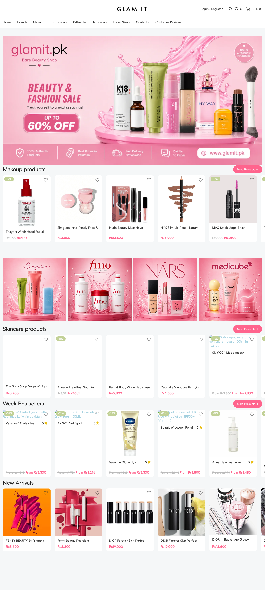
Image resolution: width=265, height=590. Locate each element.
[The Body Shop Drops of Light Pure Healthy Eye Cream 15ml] (27, 358)
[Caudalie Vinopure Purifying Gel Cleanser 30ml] (181, 359)
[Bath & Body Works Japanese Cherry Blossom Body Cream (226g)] (130, 359)
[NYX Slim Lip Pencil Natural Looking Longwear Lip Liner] (181, 199)
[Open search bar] (231, 8)
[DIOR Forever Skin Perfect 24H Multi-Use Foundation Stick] (130, 512)
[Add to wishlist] (46, 179)
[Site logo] (132, 8)
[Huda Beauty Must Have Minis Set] (130, 199)
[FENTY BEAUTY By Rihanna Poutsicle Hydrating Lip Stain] (27, 512)
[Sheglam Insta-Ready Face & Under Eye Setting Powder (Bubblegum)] (78, 199)
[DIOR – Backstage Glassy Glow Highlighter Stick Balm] (233, 511)
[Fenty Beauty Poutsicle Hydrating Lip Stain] (78, 512)
